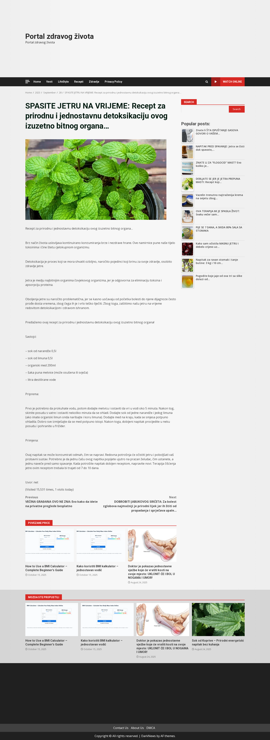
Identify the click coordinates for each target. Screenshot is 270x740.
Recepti (78, 81)
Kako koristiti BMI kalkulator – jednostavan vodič (101, 545)
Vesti (49, 81)
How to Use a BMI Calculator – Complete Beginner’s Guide (49, 545)
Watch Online (232, 81)
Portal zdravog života (59, 36)
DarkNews (148, 736)
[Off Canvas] (27, 81)
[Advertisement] (213, 319)
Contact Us (120, 728)
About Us (137, 728)
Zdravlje (94, 81)
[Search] (207, 81)
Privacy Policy (113, 81)
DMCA (150, 728)
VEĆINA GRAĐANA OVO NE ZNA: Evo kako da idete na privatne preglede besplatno (61, 501)
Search (189, 102)
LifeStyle (63, 81)
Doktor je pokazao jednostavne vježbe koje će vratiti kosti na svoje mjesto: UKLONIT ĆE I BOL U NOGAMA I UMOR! (152, 545)
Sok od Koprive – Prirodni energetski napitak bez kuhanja (218, 619)
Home (37, 81)
